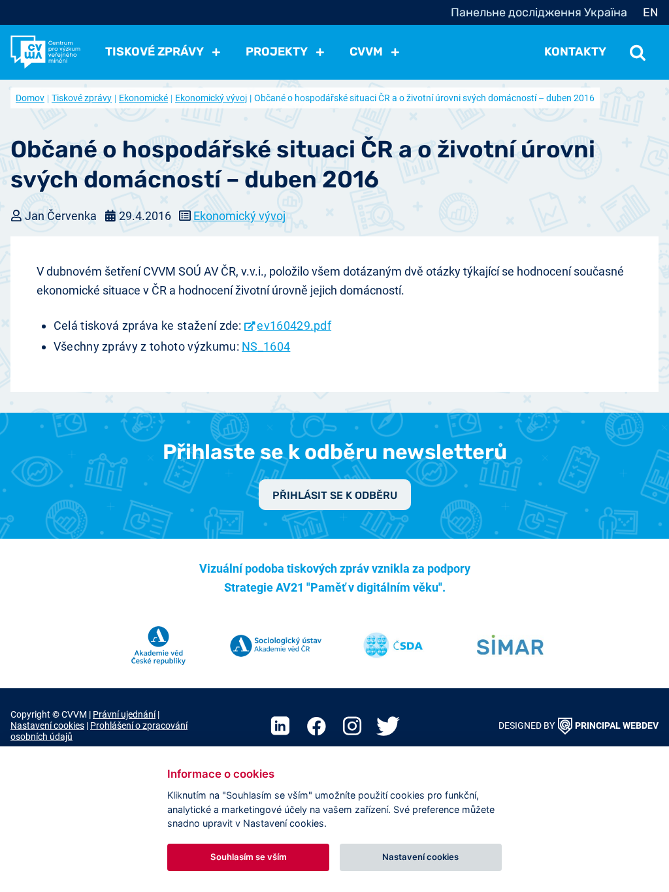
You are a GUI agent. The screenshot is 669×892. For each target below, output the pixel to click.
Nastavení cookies (47, 725)
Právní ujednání (124, 714)
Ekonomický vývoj (211, 98)
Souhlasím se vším (248, 857)
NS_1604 (266, 346)
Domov (30, 98)
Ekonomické (143, 98)
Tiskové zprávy (82, 98)
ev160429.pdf (294, 325)
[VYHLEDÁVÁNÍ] (638, 51)
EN (651, 12)
